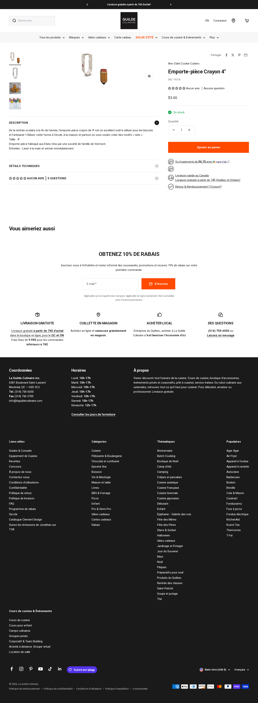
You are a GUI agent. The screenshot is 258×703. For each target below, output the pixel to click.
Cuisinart (231, 498)
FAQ (11, 503)
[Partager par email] (246, 55)
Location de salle (19, 652)
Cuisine (96, 450)
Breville (230, 487)
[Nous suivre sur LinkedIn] (59, 668)
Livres (95, 487)
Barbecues (233, 477)
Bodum (230, 482)
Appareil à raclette (237, 466)
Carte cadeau (122, 37)
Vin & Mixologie (101, 477)
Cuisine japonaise (168, 498)
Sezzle (13, 514)
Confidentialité (18, 487)
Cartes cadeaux (101, 519)
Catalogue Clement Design (25, 519)
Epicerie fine (99, 466)
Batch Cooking (166, 456)
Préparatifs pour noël (170, 572)
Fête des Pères (166, 525)
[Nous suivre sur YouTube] (40, 668)
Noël (160, 562)
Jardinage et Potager (170, 546)
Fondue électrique (237, 514)
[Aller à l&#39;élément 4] (15, 103)
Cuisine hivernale (167, 493)
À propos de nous (20, 472)
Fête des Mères (166, 519)
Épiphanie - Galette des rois (174, 514)
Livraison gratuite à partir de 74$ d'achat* (129, 4)
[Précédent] (87, 4)
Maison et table (101, 482)
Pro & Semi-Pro (101, 509)
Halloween (163, 535)
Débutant (162, 503)
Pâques (161, 567)
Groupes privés (18, 636)
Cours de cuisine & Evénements (181, 37)
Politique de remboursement (24, 688)
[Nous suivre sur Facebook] (11, 668)
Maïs (160, 556)
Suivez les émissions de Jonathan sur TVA (32, 527)
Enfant (96, 503)
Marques (74, 37)
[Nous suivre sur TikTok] (50, 668)
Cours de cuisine (19, 620)
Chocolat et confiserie (105, 461)
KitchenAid (233, 519)
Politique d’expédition (117, 688)
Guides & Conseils (20, 450)
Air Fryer (231, 456)
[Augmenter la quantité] (189, 129)
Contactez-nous (19, 477)
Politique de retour (20, 493)
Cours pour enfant (20, 625)
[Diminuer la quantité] (173, 129)
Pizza (95, 498)
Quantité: (173, 121)
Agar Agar (232, 450)
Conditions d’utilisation (88, 688)
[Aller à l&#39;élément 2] (15, 73)
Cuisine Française (168, 487)
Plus (212, 37)
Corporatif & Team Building (25, 641)
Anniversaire (164, 450)
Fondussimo (234, 503)
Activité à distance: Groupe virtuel (29, 646)
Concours (15, 466)
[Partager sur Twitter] (233, 55)
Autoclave (232, 472)
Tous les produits (50, 37)
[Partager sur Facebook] (226, 55)
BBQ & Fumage (101, 493)
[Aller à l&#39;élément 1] (15, 58)
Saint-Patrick (165, 588)
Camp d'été (164, 466)
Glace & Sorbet (166, 530)
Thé (159, 599)
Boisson (97, 472)
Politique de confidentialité (58, 688)
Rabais (96, 525)
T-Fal (229, 535)
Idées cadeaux (97, 37)
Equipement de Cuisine (23, 456)
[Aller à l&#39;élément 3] (15, 88)
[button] (18, 178)
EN (207, 20)
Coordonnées (140, 688)
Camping (162, 472)
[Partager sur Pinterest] (239, 55)
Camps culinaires (19, 630)
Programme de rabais (22, 509)
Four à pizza (234, 509)
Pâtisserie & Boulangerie (107, 456)
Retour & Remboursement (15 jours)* (198, 186)
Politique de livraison (21, 498)
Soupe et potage (167, 593)
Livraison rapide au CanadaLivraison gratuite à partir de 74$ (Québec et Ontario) (207, 178)
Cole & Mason (235, 493)
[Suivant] (170, 4)
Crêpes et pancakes (169, 477)
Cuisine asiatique (167, 482)
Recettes (14, 461)
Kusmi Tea (232, 525)
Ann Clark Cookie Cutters (183, 63)
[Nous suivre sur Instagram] (21, 668)
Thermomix (233, 530)
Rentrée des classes (169, 583)
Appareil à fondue (237, 461)
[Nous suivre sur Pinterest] (30, 668)
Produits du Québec (169, 577)
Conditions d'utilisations (24, 482)
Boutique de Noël (167, 461)
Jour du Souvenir (167, 551)
